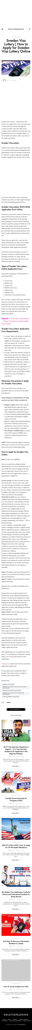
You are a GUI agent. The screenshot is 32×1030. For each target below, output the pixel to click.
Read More (15, 766)
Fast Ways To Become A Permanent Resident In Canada (16, 942)
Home (4, 1019)
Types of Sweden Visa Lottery (11, 696)
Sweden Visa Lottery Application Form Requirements (13, 693)
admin (7, 80)
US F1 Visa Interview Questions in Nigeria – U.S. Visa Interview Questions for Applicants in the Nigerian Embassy (16, 750)
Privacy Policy (27, 1020)
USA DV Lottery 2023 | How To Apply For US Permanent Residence (16, 846)
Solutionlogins (16, 29)
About (9, 1019)
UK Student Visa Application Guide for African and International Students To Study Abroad (16, 894)
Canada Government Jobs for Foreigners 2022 (16, 799)
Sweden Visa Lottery (8, 684)
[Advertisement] (16, 13)
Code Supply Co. (22, 1024)
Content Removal (23, 1019)
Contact (15, 1019)
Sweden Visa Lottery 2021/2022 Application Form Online (15, 687)
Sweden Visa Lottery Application (12, 690)
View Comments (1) (15, 709)
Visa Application (16, 36)
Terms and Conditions (15, 1020)
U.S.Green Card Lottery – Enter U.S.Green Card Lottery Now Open (15, 321)
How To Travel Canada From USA (16, 986)
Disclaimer (5, 1020)
